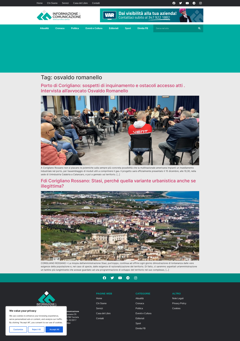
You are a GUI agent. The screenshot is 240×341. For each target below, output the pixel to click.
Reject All (36, 329)
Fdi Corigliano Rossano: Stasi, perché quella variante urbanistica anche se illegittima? (118, 183)
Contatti (96, 3)
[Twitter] (180, 3)
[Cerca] (199, 28)
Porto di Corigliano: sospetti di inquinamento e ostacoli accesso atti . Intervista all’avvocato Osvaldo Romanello (113, 88)
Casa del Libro (80, 3)
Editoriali (113, 28)
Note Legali (178, 298)
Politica (75, 28)
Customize (18, 329)
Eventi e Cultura (94, 28)
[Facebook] (174, 3)
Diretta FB (143, 28)
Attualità (44, 28)
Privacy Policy (179, 303)
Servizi (65, 3)
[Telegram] (194, 3)
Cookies (176, 308)
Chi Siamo (52, 3)
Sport (128, 28)
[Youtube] (187, 3)
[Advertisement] (120, 53)
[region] (36, 320)
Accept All (54, 329)
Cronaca (59, 28)
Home (40, 3)
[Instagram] (200, 3)
